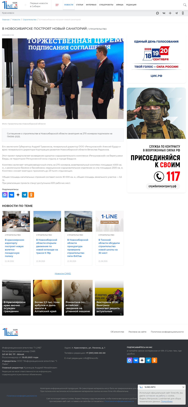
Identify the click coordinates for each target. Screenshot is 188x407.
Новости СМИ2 (63, 273)
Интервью (91, 5)
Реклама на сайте (137, 332)
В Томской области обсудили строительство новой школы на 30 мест (109, 246)
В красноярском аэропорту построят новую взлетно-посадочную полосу (14, 248)
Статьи (79, 5)
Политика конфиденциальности (167, 332)
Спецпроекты (106, 5)
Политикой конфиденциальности (119, 401)
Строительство (13, 235)
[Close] (183, 387)
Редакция (131, 5)
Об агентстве (117, 332)
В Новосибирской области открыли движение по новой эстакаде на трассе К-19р (47, 246)
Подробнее (167, 401)
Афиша (119, 5)
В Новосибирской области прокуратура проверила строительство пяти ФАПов (77, 248)
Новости (68, 5)
